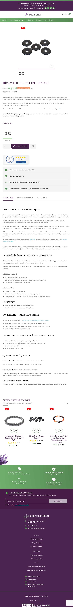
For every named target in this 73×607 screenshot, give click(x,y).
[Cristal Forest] (36, 517)
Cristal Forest (31, 582)
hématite (32, 239)
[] (16, 431)
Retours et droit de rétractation (36, 570)
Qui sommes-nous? (36, 539)
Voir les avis (21, 162)
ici (60, 109)
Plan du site (44, 596)
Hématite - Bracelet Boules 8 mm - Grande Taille (14, 437)
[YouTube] (53, 8)
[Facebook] (45, 8)
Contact (36, 535)
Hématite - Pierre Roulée (36, 436)
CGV (26, 596)
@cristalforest (31, 579)
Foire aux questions (36, 546)
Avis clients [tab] (42, 198)
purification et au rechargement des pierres (36, 320)
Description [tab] (8, 198)
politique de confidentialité (22, 505)
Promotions (36, 551)
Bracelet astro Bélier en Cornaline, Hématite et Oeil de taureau (58, 438)
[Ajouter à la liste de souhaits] (33, 146)
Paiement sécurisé (36, 559)
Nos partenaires (36, 543)
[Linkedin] (51, 8)
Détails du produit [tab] (25, 198)
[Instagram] (48, 8)
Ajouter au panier (21, 146)
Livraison (36, 563)
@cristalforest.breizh (33, 576)
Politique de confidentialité (36, 566)
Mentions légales (34, 596)
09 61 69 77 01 (32, 525)
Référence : (6, 92)
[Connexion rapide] (66, 14)
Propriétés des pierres (36, 555)
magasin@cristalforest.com (36, 528)
